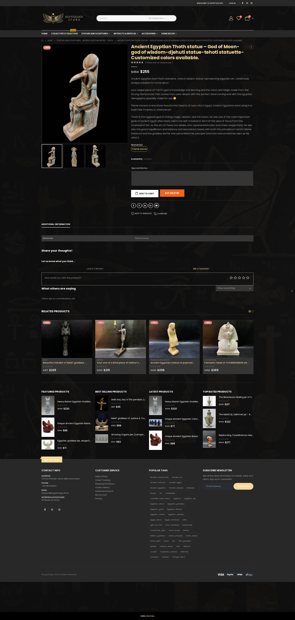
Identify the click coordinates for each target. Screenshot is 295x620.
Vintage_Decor (178, 577)
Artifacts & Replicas (125, 33)
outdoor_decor (166, 566)
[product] (66, 339)
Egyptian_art (190, 519)
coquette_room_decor (160, 519)
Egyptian (177, 519)
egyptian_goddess (175, 524)
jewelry (153, 566)
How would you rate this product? (64, 277)
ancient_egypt (175, 503)
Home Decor (168, 33)
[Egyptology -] (60, 18)
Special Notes (139, 168)
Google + (150, 205)
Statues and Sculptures (94, 33)
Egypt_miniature (172, 540)
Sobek (206, 380)
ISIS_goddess (185, 561)
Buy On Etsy (172, 193)
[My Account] (231, 18)
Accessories (149, 33)
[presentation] (42, 93)
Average (239, 277)
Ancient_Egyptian (157, 508)
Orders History (102, 507)
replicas (186, 566)
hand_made (174, 551)
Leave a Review (95, 268)
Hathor (46, 360)
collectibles (170, 513)
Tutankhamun (156, 360)
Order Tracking (102, 500)
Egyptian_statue (157, 535)
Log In (232, 3)
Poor (231, 277)
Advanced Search (104, 511)
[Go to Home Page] (42, 40)
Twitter (139, 205)
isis (173, 561)
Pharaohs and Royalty (106, 360)
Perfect (247, 277)
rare (178, 566)
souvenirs (154, 577)
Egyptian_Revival (174, 529)
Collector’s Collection (64, 32)
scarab (153, 572)
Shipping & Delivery (104, 504)
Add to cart (146, 193)
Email (156, 205)
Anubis (153, 513)
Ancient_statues (176, 508)
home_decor (191, 556)
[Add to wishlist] (90, 360)
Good (243, 277)
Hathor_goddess (157, 556)
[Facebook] (243, 3)
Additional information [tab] (55, 224)
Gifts (185, 540)
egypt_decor (155, 540)
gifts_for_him (156, 545)
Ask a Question (201, 268)
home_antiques (176, 556)
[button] (249, 311)
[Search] (171, 18)
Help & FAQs (101, 496)
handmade (187, 545)
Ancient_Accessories (159, 497)
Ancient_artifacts (157, 503)
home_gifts (155, 561)
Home (44, 33)
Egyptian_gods (157, 529)
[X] (247, 3)
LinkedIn (145, 205)
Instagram (59, 530)
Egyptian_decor (157, 524)
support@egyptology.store (55, 513)
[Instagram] (252, 3)
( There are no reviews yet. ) (159, 62)
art (160, 513)
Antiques (190, 508)
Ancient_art (177, 497)
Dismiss (150, 616)
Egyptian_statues (176, 535)
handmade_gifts (157, 551)
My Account (101, 515)
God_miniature (172, 545)
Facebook (133, 205)
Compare (162, 213)
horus (166, 561)
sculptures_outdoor (168, 572)
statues (165, 577)
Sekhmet (184, 572)
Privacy (98, 518)
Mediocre (235, 277)
